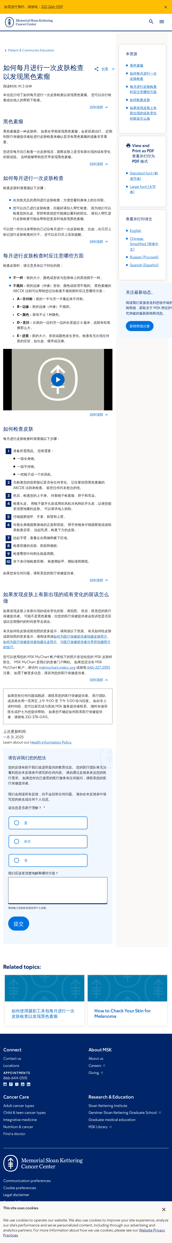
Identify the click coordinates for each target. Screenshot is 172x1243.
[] (144, 244)
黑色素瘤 (136, 65)
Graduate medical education (112, 1120)
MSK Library (98, 1127)
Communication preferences (27, 1181)
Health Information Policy (50, 742)
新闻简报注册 (140, 326)
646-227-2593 (98, 667)
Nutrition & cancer (18, 1127)
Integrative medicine (20, 1120)
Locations (11, 1066)
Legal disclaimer (16, 1195)
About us (96, 1058)
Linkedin (28, 1084)
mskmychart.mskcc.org (57, 667)
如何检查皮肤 (140, 100)
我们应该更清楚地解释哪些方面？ (33, 873)
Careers (95, 1066)
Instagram (5, 1084)
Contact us (12, 1058)
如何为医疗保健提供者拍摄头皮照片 (30, 642)
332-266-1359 (52, 7)
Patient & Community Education (31, 50)
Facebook (11, 1084)
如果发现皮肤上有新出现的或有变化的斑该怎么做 (143, 113)
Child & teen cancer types (24, 1112)
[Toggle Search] (151, 22)
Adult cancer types (18, 1106)
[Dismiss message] (166, 7)
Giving (94, 1073)
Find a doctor (14, 1134)
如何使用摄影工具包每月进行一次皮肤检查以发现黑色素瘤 (43, 1013)
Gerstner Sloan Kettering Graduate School (123, 1112)
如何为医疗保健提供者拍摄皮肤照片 (80, 636)
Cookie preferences (19, 1188)
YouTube (22, 1084)
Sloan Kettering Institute (108, 1106)
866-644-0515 (15, 1078)
